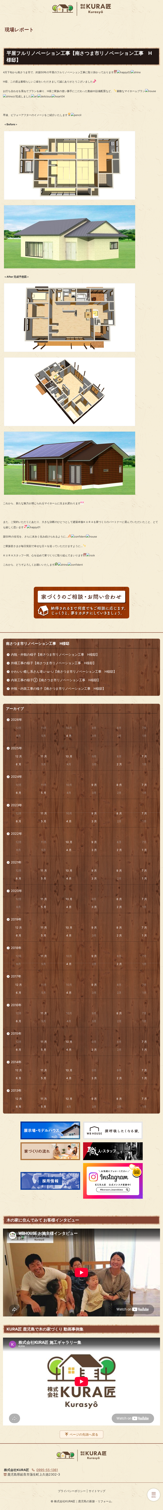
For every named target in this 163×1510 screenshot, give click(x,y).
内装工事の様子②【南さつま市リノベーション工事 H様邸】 (55, 680)
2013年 (16, 1090)
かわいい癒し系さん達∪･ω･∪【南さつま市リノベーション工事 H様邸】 (63, 671)
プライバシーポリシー (72, 1491)
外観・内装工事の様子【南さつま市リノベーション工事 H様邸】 (58, 688)
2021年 (16, 862)
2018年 (16, 948)
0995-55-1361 (47, 1470)
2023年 (16, 805)
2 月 (119, 764)
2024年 (16, 777)
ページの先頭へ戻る (84, 1434)
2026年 (16, 720)
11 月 (44, 756)
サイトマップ (97, 1491)
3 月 (94, 821)
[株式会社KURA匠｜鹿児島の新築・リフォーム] (81, 9)
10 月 (69, 756)
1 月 (144, 850)
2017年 (16, 976)
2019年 (16, 919)
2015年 (16, 1033)
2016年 (16, 1005)
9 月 (94, 784)
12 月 (18, 756)
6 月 (18, 764)
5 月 (43, 792)
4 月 (69, 735)
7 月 (144, 756)
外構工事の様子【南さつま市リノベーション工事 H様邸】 (53, 663)
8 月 (119, 784)
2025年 (16, 748)
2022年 (16, 834)
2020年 (16, 891)
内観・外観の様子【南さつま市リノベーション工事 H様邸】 (55, 654)
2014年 (16, 1062)
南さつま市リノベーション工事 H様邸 (37, 643)
